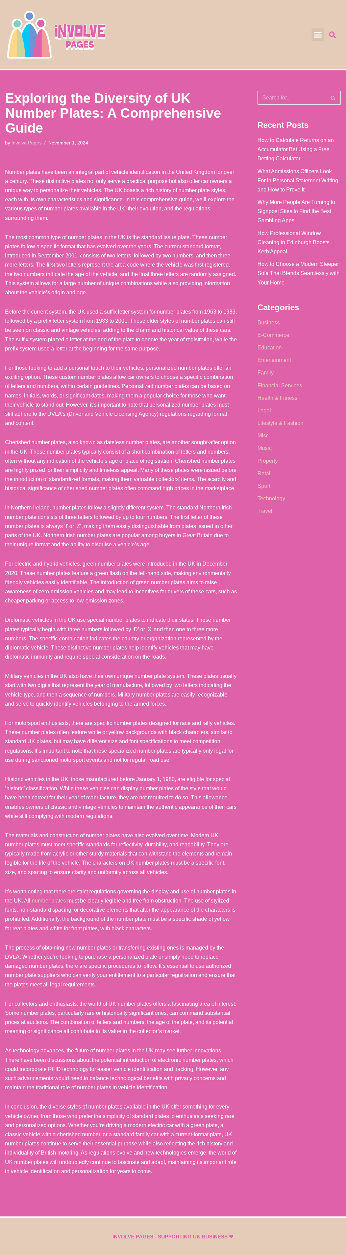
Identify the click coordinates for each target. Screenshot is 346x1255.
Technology (271, 498)
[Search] (333, 98)
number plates (49, 901)
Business (268, 322)
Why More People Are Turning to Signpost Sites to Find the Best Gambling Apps (296, 211)
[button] (318, 34)
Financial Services (279, 385)
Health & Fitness (277, 398)
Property (267, 461)
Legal (264, 410)
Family (265, 372)
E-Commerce (273, 335)
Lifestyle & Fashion (280, 423)
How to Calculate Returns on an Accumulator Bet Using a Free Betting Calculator (295, 149)
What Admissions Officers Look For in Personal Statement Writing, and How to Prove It (298, 180)
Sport (263, 486)
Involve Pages (26, 142)
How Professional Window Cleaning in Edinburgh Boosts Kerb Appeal (293, 242)
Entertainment (274, 360)
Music (264, 448)
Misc (263, 435)
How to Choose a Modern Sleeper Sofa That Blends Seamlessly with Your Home (298, 273)
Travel (264, 511)
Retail (264, 473)
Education (269, 347)
